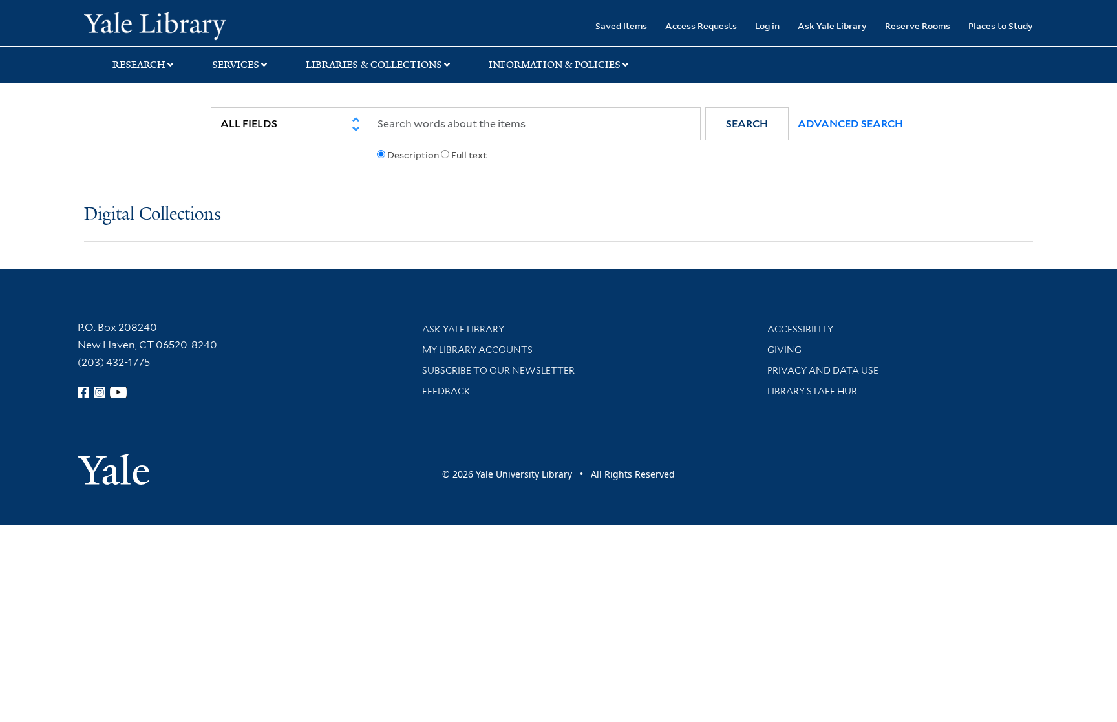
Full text (469, 155)
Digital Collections (152, 215)
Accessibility (800, 329)
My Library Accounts (477, 350)
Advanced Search (850, 124)
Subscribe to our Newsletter (498, 370)
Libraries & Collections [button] (374, 64)
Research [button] (138, 64)
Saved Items (621, 25)
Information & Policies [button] (555, 64)
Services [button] (235, 64)
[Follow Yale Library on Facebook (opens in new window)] (83, 392)
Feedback (446, 391)
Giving (784, 350)
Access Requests (701, 25)
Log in (767, 25)
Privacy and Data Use (822, 370)
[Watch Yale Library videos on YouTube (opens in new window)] (118, 392)
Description (413, 155)
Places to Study (1000, 25)
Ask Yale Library (832, 25)
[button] (747, 123)
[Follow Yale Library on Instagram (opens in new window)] (99, 392)
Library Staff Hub (812, 391)
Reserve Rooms (917, 25)
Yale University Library (155, 24)
